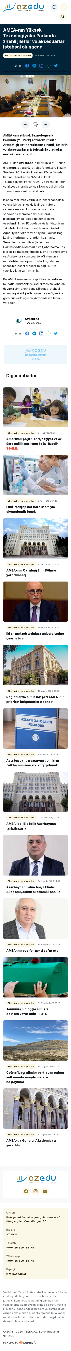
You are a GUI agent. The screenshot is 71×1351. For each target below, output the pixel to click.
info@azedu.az (16, 1273)
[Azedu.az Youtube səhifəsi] (45, 1191)
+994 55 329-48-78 (20, 1247)
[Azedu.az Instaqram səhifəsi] (35, 1191)
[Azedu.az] (23, 7)
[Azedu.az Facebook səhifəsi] (26, 1191)
